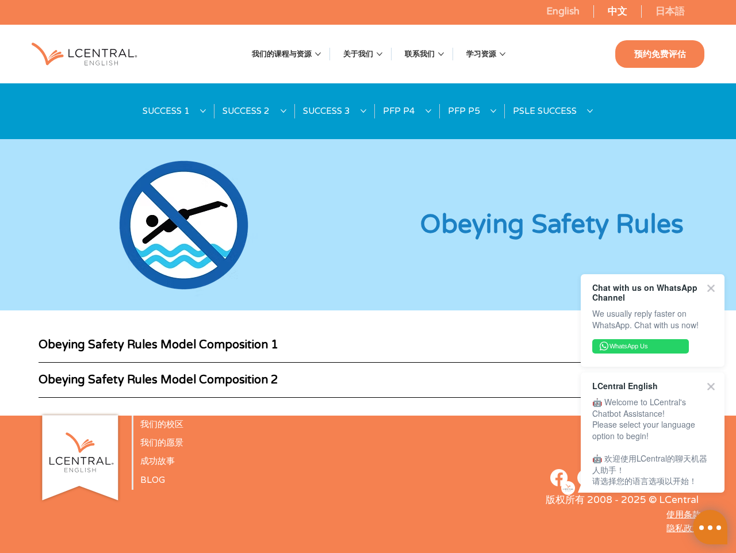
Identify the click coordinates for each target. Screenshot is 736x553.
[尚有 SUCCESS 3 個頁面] (363, 111)
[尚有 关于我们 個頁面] (379, 54)
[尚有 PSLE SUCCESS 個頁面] (590, 111)
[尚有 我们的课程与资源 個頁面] (318, 54)
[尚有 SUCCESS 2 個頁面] (283, 111)
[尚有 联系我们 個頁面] (441, 54)
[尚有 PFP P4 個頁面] (428, 111)
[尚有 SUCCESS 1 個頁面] (203, 111)
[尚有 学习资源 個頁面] (502, 54)
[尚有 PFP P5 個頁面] (493, 111)
